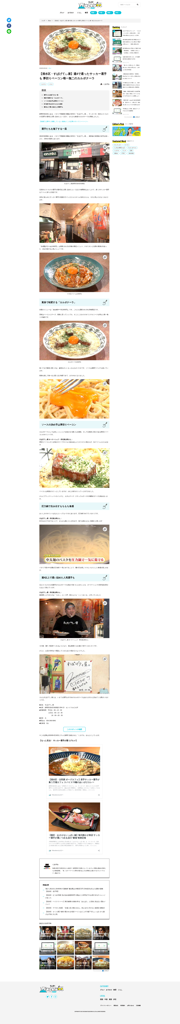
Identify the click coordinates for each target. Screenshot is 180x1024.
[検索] (137, 4)
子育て (123, 153)
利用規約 (122, 1005)
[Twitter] (9, 20)
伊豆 (117, 12)
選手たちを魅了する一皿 (51, 95)
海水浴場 (131, 153)
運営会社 (116, 1005)
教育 (86, 12)
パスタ (50, 84)
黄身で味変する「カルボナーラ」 (54, 98)
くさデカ (43, 84)
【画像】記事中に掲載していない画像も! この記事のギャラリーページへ (63, 121)
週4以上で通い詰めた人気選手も (53, 107)
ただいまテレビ (132, 147)
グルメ (62, 12)
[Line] (9, 31)
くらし (79, 12)
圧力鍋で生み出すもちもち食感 (53, 104)
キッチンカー (118, 145)
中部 (100, 12)
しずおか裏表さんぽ (120, 147)
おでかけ (71, 12)
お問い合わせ (130, 1005)
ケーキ (127, 145)
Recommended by (97, 970)
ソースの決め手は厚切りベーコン (54, 101)
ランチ (124, 150)
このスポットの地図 (74, 729)
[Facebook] (9, 25)
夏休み (116, 153)
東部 (108, 12)
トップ (43, 20)
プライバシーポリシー (105, 1005)
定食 (131, 150)
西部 (92, 12)
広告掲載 (138, 1005)
